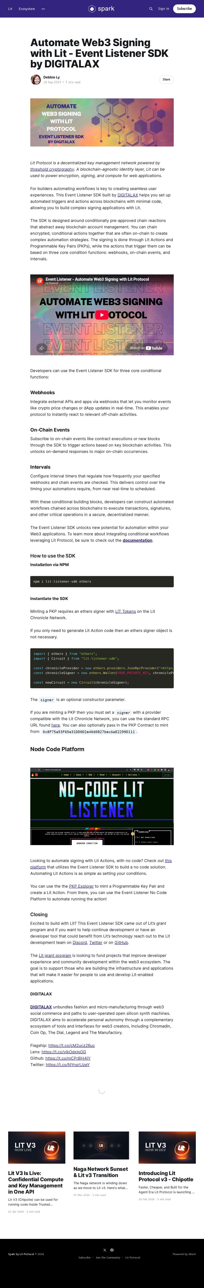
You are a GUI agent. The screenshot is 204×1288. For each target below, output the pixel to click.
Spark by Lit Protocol (21, 1254)
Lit (10, 9)
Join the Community (108, 1257)
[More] (43, 9)
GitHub (121, 942)
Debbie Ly (51, 77)
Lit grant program (55, 955)
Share (166, 79)
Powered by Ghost (184, 1254)
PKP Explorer (81, 886)
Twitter (95, 942)
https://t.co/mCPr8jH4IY (67, 1058)
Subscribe (184, 9)
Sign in (163, 9)
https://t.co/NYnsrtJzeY (68, 1064)
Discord (80, 942)
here (55, 725)
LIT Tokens (125, 611)
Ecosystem (27, 9)
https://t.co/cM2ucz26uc (71, 1045)
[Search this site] (151, 9)
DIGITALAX (128, 195)
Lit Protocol (133, 1257)
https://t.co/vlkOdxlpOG (64, 1051)
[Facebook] (112, 1250)
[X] (104, 1250)
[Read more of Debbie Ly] (35, 79)
